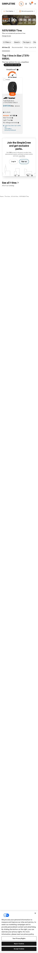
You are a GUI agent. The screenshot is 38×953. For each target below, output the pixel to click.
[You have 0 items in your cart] (30, 4)
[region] (19, 931)
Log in (13, 161)
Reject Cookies (19, 943)
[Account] (26, 4)
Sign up (24, 161)
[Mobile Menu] (35, 4)
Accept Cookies (19, 948)
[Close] (35, 913)
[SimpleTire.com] (10, 4)
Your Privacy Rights (19, 938)
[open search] (21, 4)
